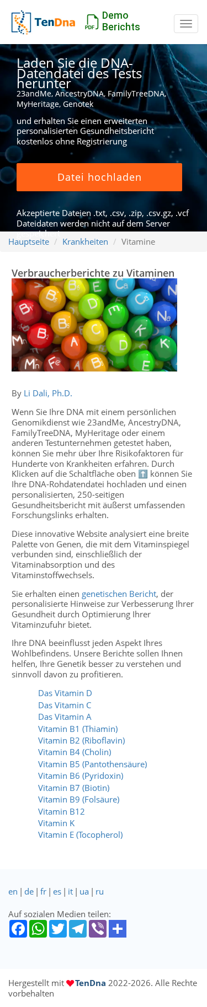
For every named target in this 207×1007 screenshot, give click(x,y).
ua (84, 891)
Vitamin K (56, 822)
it (70, 891)
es (57, 891)
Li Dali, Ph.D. (48, 393)
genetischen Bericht (119, 593)
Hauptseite (28, 241)
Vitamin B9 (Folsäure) (78, 799)
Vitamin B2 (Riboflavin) (81, 740)
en (13, 891)
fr (43, 891)
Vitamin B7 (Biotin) (73, 787)
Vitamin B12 (61, 811)
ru (99, 891)
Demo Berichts (121, 21)
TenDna (90, 982)
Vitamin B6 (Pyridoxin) (80, 775)
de (29, 891)
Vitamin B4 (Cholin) (74, 751)
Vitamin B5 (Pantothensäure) (92, 763)
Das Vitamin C (64, 704)
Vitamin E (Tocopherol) (80, 834)
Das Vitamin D (65, 692)
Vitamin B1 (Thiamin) (78, 728)
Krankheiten (85, 241)
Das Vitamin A (65, 716)
